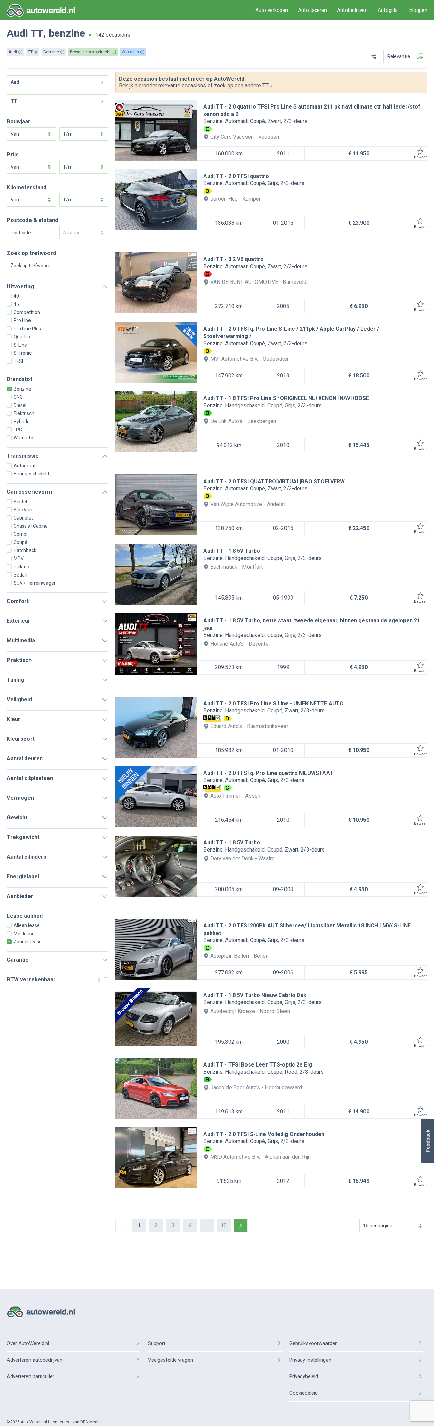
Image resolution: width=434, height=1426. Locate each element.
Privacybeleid (303, 1376)
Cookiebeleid (303, 1393)
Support (156, 1343)
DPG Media (90, 1422)
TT (37, 33)
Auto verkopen (271, 10)
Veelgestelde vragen (170, 1360)
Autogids (388, 10)
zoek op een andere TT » (243, 85)
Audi (17, 33)
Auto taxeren (312, 10)
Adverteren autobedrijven (34, 1360)
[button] (427, 1141)
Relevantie (398, 56)
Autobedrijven (352, 10)
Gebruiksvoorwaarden (313, 1343)
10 (224, 1225)
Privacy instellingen (310, 1360)
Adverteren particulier (30, 1376)
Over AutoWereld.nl (28, 1343)
